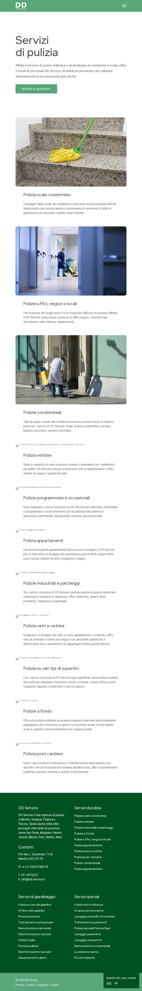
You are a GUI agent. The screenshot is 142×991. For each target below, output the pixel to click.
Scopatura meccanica (89, 910)
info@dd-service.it (33, 879)
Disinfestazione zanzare (34, 934)
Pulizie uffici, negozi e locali (92, 839)
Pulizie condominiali (87, 863)
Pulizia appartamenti (88, 845)
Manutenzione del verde (34, 928)
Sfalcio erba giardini (31, 910)
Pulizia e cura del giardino (34, 905)
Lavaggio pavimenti (87, 934)
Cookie (30, 984)
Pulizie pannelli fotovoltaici (92, 928)
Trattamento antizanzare (35, 922)
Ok (116, 983)
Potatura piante (29, 916)
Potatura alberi (28, 946)
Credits (54, 984)
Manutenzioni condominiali (92, 946)
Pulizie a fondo (84, 833)
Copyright (42, 984)
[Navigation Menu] (124, 6)
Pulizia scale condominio (90, 816)
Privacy (20, 984)
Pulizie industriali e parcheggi (93, 827)
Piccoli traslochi (84, 958)
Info (108, 983)
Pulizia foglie (26, 940)
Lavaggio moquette (88, 940)
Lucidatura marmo (86, 952)
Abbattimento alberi (32, 958)
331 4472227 (29, 875)
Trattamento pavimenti (90, 922)
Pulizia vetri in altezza (88, 905)
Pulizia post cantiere (88, 857)
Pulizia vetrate (84, 822)
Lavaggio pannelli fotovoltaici (94, 916)
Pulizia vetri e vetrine (88, 851)
